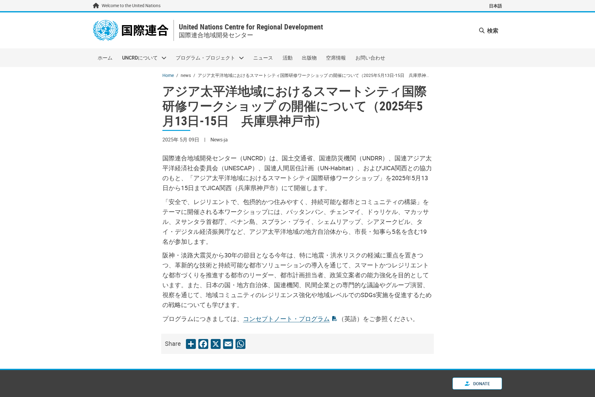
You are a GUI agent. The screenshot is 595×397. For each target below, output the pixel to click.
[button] (488, 30)
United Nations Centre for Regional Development (251, 26)
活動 (288, 57)
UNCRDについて (137, 57)
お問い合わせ (370, 57)
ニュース (263, 57)
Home (168, 75)
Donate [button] (481, 383)
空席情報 (336, 57)
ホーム (105, 57)
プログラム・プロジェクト (203, 57)
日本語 (495, 6)
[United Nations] (131, 30)
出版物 (309, 57)
